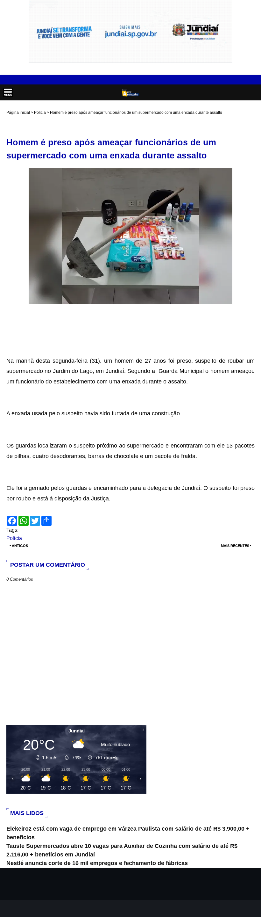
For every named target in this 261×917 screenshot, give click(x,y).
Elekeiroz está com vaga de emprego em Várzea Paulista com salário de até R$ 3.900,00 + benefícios (128, 833)
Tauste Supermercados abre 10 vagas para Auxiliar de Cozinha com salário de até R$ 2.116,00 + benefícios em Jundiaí (121, 850)
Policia (40, 112)
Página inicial (18, 112)
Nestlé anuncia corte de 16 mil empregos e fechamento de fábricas (97, 863)
